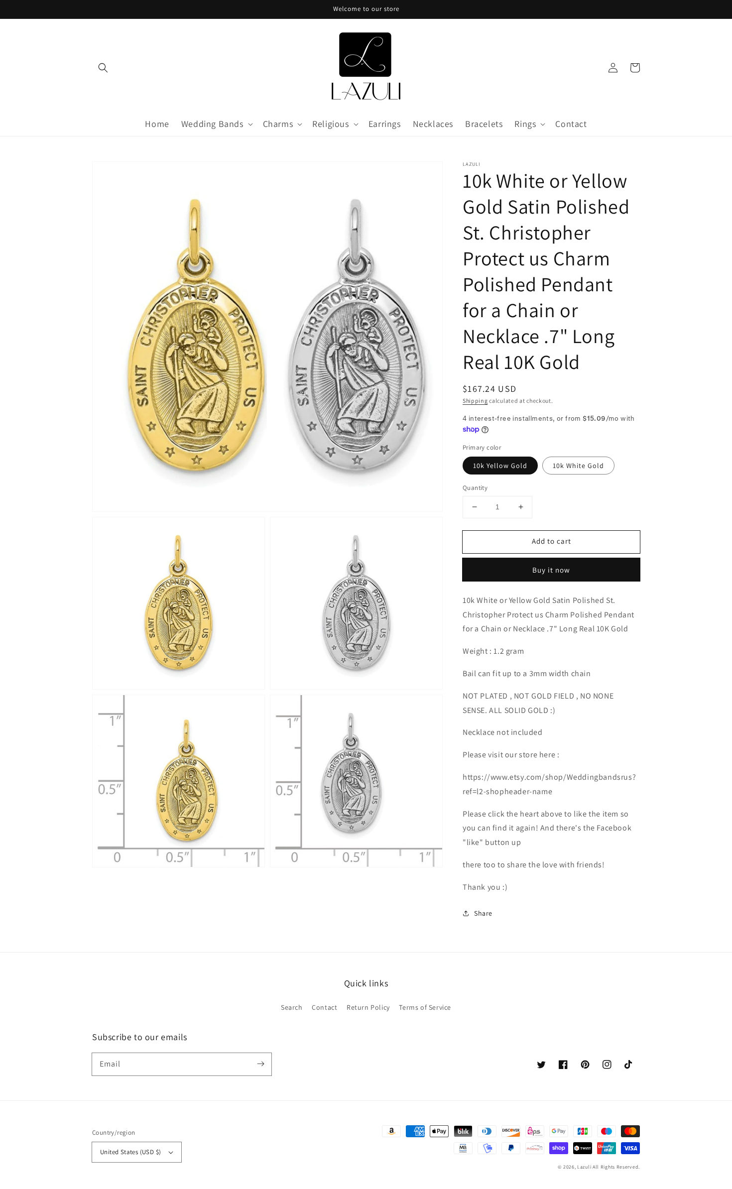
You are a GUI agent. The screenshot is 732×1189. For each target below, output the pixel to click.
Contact (324, 1007)
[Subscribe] (260, 1064)
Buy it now (551, 570)
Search (292, 1007)
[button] (103, 68)
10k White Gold (578, 465)
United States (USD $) (130, 1152)
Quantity (475, 487)
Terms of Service (425, 1007)
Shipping (475, 400)
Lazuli (584, 1167)
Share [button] (483, 913)
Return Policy (368, 1007)
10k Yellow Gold (500, 465)
